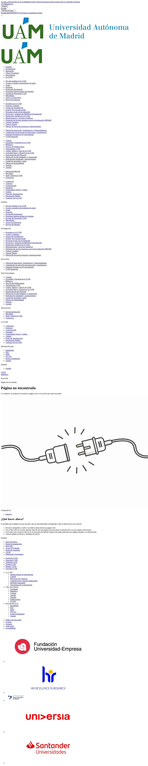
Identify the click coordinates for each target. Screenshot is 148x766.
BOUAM (9, 546)
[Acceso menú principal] (2, 15)
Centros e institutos (12, 106)
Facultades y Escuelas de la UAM (18, 143)
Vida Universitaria (12, 73)
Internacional (10, 75)
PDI (10, 13)
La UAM (9, 77)
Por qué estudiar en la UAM (16, 81)
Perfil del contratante (17, 583)
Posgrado (9, 87)
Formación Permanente (14, 89)
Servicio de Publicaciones (15, 147)
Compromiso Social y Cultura (16, 190)
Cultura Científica (12, 122)
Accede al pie (53, 2)
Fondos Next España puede (16, 110)
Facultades (14, 589)
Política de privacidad (13, 620)
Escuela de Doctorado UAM (16, 94)
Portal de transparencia (14, 544)
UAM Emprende (12, 137)
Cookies (9, 622)
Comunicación (11, 186)
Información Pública (13, 196)
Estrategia (9, 188)
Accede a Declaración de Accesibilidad (15, 2)
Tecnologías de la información (21, 585)
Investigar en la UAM (14, 104)
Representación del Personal (16, 155)
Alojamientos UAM (13, 149)
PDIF (14, 13)
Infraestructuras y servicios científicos (19, 118)
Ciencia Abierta (11, 124)
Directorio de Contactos (19, 579)
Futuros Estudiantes (29, 13)
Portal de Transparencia (14, 194)
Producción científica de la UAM (18, 116)
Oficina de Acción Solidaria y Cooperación (21, 157)
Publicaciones (15, 599)
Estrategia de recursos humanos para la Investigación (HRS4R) (28, 120)
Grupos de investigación (14, 108)
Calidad (8, 192)
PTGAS (19, 13)
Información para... (8, 11)
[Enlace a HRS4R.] (48, 693)
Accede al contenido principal (69, 2)
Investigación (10, 69)
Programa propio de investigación (18, 112)
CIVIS (3, 4)
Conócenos (10, 178)
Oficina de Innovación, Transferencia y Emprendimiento (26, 130)
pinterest (9, 514)
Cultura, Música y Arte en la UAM (18, 151)
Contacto (9, 624)
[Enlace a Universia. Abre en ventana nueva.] (48, 732)
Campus (9, 141)
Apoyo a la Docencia (13, 98)
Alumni (39, 13)
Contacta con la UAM (14, 198)
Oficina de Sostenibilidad (15, 163)
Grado (8, 85)
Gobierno (9, 184)
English (3, 8)
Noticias (9, 165)
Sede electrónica (11, 542)
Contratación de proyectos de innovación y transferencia (26, 132)
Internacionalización (13, 171)
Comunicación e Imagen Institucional (23, 581)
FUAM (13, 602)
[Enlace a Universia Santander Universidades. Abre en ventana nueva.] (48, 763)
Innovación (10, 71)
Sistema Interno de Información (21, 575)
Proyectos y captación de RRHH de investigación (24, 114)
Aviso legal (10, 626)
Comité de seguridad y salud (16, 161)
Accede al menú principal (38, 2)
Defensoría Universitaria (14, 554)
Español (4, 6)
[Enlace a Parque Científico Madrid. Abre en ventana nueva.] (16, 700)
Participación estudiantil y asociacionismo (21, 159)
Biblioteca (9, 4)
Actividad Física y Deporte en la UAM (20, 153)
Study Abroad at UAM (14, 176)
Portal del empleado (13, 550)
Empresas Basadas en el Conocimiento (20, 135)
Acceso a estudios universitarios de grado (21, 83)
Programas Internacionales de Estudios (20, 91)
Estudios (9, 67)
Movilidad (9, 173)
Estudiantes (5, 13)
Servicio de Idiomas (13, 100)
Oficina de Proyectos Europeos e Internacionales (23, 126)
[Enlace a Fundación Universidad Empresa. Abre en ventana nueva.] (48, 661)
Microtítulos (10, 96)
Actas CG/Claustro (12, 548)
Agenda (8, 167)
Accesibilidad (10, 628)
